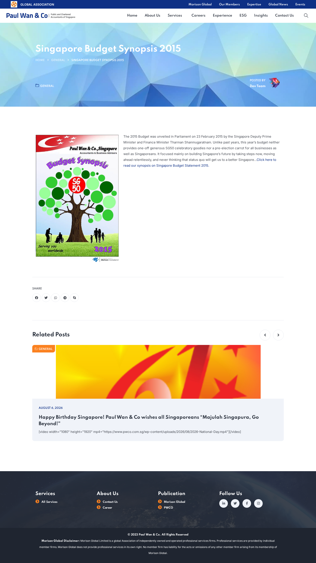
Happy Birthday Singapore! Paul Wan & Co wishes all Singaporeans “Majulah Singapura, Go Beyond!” (149, 420)
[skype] (74, 297)
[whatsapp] (55, 297)
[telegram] (65, 297)
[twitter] (46, 297)
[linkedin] (223, 503)
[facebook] (36, 297)
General (58, 60)
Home (40, 60)
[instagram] (258, 503)
